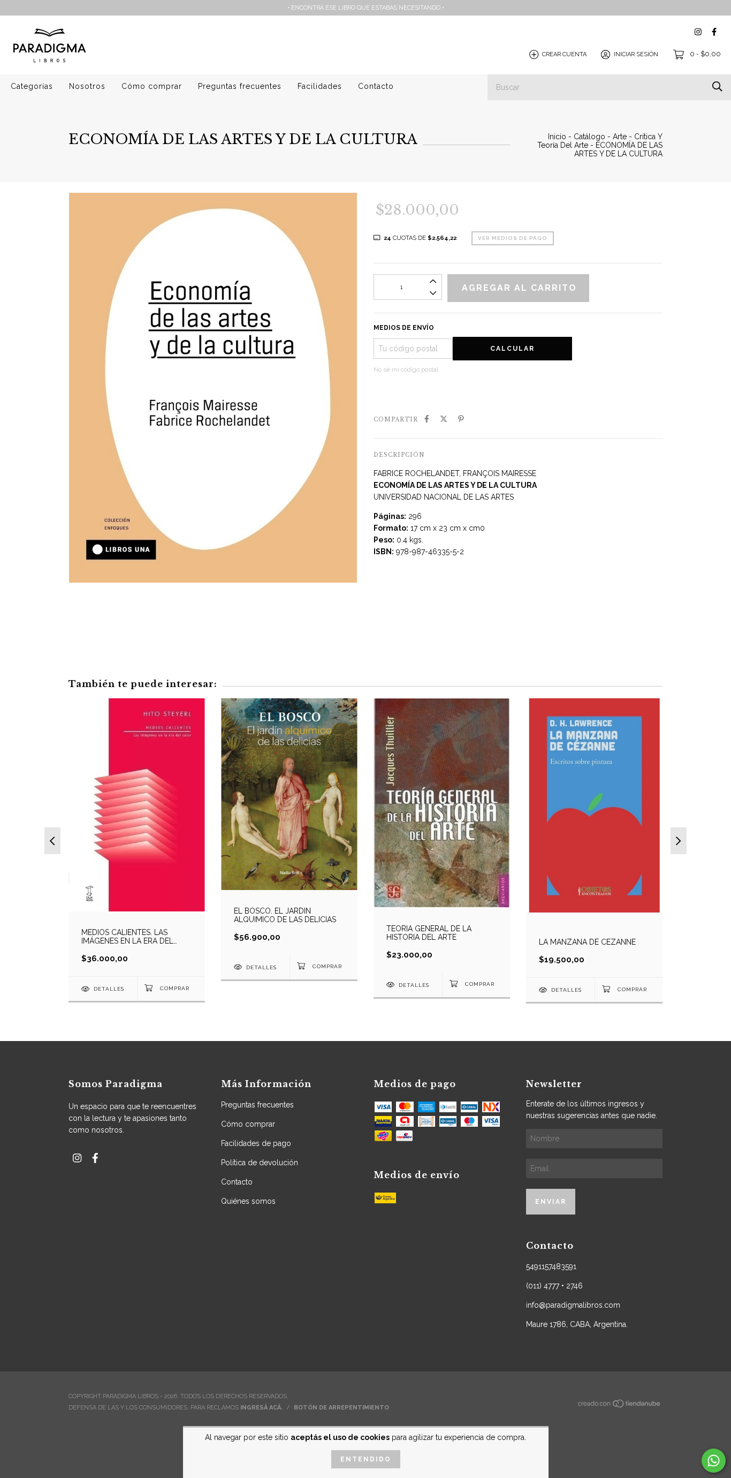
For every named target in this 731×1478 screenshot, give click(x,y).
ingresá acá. (261, 1407)
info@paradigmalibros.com (573, 1305)
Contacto (376, 86)
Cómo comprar (151, 86)
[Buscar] (717, 86)
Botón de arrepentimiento (341, 1407)
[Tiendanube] (620, 1406)
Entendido (365, 1459)
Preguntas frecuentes (239, 86)
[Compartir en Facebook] (426, 418)
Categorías (32, 86)
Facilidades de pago (256, 1143)
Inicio (557, 136)
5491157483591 (551, 1266)
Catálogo (589, 136)
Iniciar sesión (636, 54)
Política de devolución (259, 1162)
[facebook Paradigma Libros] (714, 32)
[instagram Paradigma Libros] (698, 32)
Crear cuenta (564, 54)
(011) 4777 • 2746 (554, 1285)
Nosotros (87, 86)
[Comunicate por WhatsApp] (714, 1461)
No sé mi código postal (406, 369)
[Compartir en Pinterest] (461, 418)
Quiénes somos (248, 1201)
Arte (620, 136)
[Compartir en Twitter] (444, 418)
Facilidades (320, 86)
